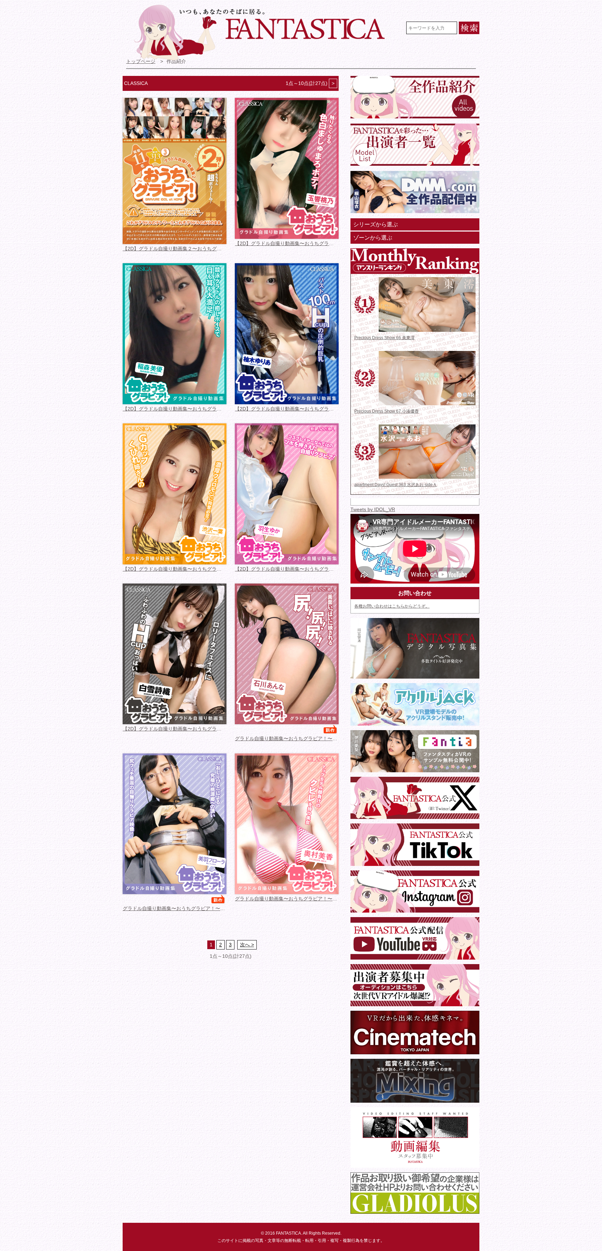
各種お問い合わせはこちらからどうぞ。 (392, 606)
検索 (469, 28)
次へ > (247, 944)
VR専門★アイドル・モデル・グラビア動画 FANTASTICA (264, 32)
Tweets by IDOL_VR (372, 509)
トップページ (140, 61)
